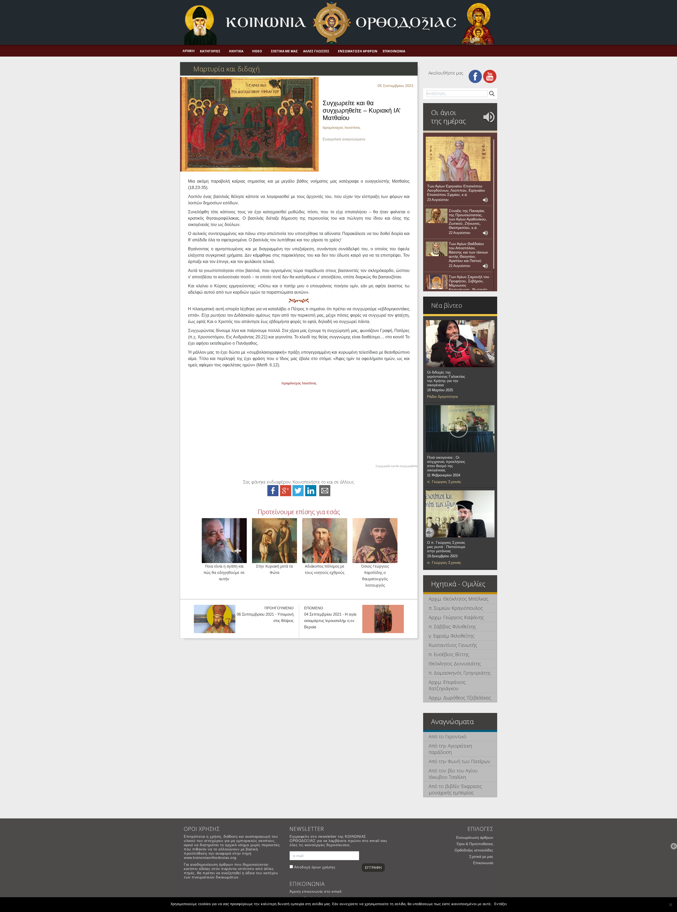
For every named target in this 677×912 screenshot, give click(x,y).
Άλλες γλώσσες (316, 51)
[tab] (460, 599)
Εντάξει (500, 904)
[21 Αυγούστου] (436, 249)
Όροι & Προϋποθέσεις (475, 844)
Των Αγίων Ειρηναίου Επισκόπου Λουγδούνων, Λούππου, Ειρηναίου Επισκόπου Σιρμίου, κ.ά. (456, 190)
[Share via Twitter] (298, 490)
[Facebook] (475, 76)
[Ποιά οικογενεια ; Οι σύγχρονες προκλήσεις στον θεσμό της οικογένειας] (460, 428)
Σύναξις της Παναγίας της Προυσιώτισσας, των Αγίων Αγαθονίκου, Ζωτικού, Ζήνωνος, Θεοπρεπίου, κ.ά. (468, 219)
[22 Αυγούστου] (436, 216)
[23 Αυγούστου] (458, 159)
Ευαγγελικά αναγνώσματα (344, 139)
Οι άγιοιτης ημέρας (448, 117)
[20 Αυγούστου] (436, 282)
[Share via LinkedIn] (310, 490)
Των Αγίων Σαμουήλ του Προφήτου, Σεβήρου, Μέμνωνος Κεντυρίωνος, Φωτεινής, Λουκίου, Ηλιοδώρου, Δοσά (469, 287)
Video (257, 51)
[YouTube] (489, 76)
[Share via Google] (285, 490)
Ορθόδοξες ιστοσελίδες (474, 850)
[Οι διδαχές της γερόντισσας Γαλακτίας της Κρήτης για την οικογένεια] (460, 343)
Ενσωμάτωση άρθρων (357, 51)
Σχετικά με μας (284, 51)
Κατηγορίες (210, 51)
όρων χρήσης (324, 867)
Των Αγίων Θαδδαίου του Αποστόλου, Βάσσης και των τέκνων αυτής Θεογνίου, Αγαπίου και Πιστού (468, 252)
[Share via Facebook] (272, 490)
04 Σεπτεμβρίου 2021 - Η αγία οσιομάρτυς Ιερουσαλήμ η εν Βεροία (330, 620)
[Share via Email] (324, 490)
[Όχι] (670, 904)
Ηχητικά (236, 51)
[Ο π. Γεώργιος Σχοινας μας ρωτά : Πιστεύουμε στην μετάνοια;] (460, 513)
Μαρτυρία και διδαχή (226, 68)
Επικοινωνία (394, 51)
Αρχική (188, 51)
